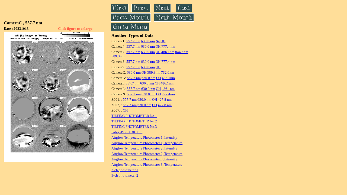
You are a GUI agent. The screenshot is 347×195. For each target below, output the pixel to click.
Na (158, 41)
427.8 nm (165, 100)
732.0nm (167, 72)
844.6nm (181, 52)
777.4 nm (168, 46)
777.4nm (168, 94)
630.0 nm (148, 41)
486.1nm (167, 52)
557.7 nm (133, 41)
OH (162, 41)
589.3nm (117, 56)
